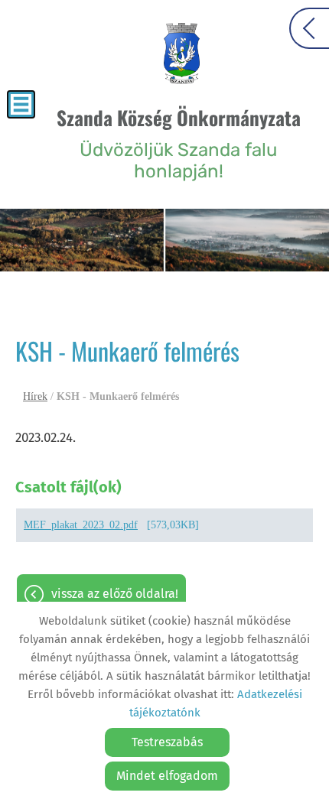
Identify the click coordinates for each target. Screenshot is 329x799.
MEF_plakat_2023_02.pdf (81, 525)
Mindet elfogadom (167, 775)
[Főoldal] (182, 53)
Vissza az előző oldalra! (114, 593)
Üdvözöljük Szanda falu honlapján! (179, 142)
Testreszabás (167, 742)
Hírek (35, 396)
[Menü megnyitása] (21, 104)
